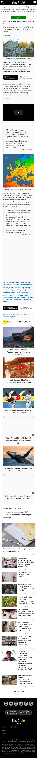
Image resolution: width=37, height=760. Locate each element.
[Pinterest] (31, 703)
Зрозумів (18, 18)
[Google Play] (25, 712)
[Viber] (16, 703)
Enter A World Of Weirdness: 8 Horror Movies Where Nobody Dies (18, 440)
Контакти (5, 737)
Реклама (4, 730)
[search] (2, 2)
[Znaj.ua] (18, 2)
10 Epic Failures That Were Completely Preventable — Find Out (18, 382)
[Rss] (6, 703)
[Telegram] (11, 703)
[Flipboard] (26, 703)
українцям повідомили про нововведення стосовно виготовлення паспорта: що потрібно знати (18, 298)
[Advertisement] (18, 260)
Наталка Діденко (9, 317)
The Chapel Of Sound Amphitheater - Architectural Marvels (18, 352)
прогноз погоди (12, 314)
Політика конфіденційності (10, 727)
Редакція (4, 734)
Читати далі (18, 692)
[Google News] (21, 703)
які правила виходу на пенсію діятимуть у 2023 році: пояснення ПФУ (18, 283)
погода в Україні (24, 314)
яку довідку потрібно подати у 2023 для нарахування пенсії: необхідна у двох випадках (18, 289)
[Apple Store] (11, 712)
